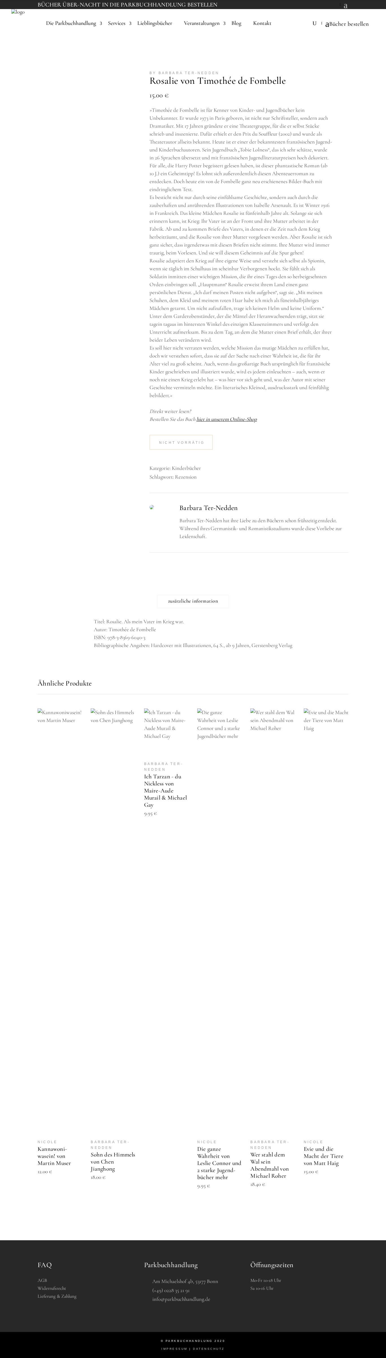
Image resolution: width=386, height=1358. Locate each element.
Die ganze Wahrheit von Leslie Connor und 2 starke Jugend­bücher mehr (219, 1163)
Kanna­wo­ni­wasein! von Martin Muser (54, 1156)
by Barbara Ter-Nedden (184, 73)
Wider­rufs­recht (52, 1288)
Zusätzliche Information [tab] (193, 601)
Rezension (186, 477)
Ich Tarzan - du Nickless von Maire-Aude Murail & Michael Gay (165, 790)
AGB (42, 1280)
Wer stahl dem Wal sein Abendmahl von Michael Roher (269, 1165)
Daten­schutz (209, 1348)
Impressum (174, 1348)
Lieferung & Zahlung (57, 1296)
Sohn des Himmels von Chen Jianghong (113, 1161)
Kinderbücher (186, 468)
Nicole (47, 1142)
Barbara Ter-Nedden (208, 508)
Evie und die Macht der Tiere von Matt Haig (323, 1156)
